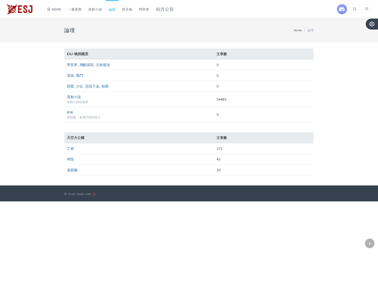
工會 (70, 148)
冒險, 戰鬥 (75, 75)
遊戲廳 (72, 170)
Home (298, 30)
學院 (70, 159)
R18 (70, 112)
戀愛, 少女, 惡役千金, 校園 (87, 86)
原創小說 (74, 97)
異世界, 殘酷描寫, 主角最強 (88, 65)
